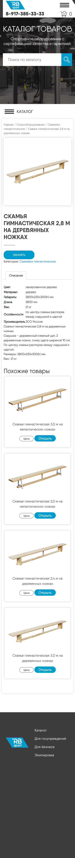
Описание (16, 275)
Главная (8, 124)
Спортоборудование (31, 124)
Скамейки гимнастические (37, 261)
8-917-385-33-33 (25, 14)
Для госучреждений (50, 738)
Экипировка (44, 755)
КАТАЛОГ (25, 111)
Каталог (41, 730)
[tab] (16, 276)
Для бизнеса (44, 747)
